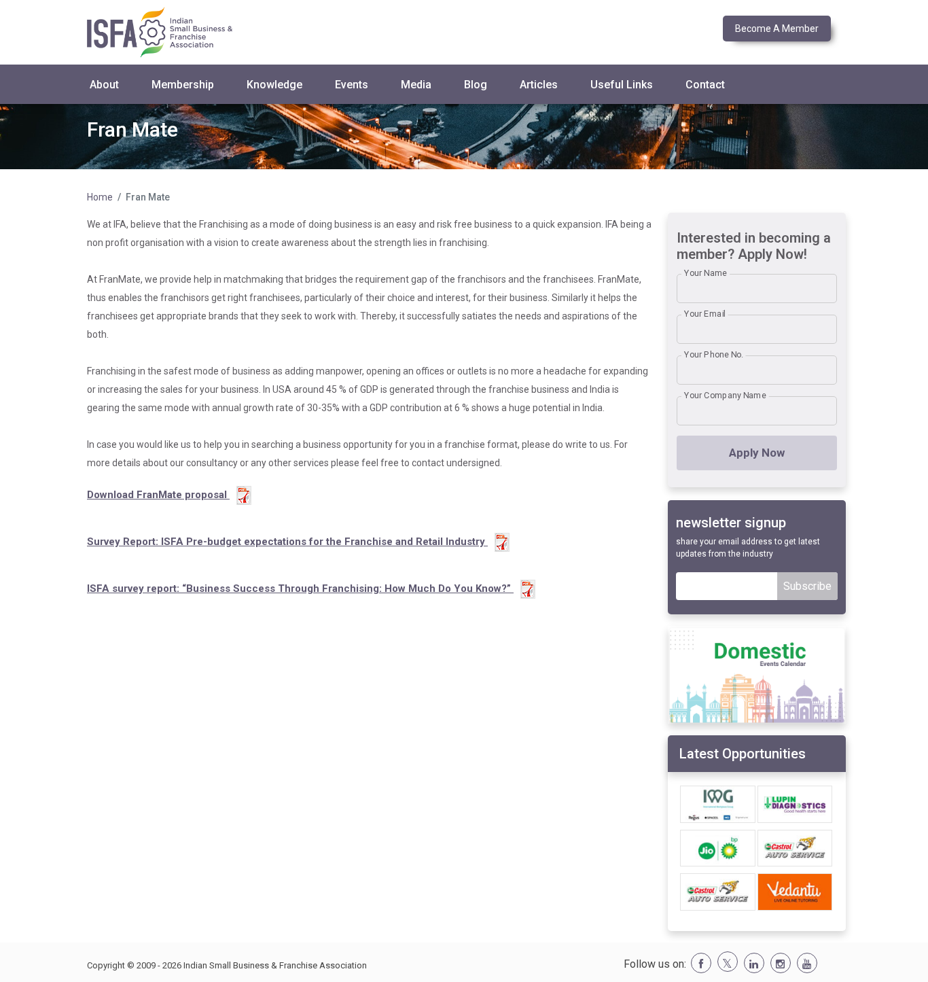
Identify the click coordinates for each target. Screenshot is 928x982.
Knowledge (274, 84)
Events (351, 84)
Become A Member (777, 28)
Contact (705, 84)
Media (416, 84)
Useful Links (621, 84)
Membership (182, 84)
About (104, 84)
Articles (539, 84)
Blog (475, 84)
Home (100, 197)
